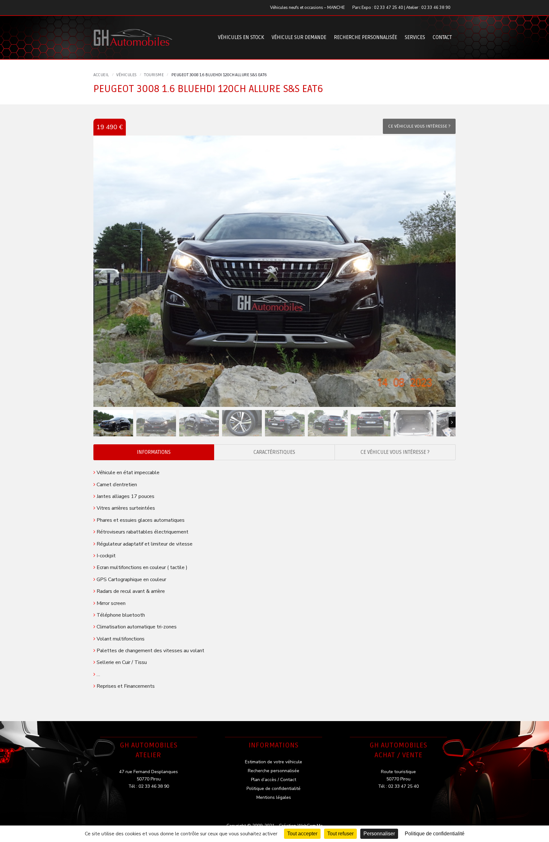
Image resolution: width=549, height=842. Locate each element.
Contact (442, 37)
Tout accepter (302, 833)
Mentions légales (273, 797)
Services (415, 37)
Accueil (101, 74)
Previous (96, 422)
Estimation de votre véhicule (273, 762)
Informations (154, 452)
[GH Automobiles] (133, 32)
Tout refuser (340, 833)
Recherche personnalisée (365, 37)
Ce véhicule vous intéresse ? (395, 452)
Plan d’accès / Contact (273, 780)
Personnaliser (379, 833)
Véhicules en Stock (241, 37)
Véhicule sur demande (299, 37)
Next (452, 422)
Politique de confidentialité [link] (434, 833)
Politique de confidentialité (274, 789)
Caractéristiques (274, 452)
